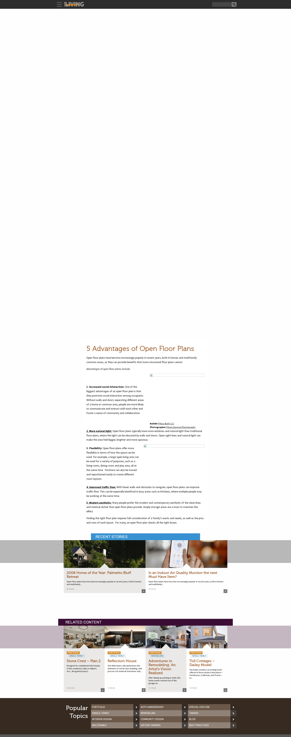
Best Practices (199, 725)
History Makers (151, 725)
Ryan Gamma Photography (181, 427)
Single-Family (100, 713)
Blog (192, 719)
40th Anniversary (152, 707)
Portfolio (98, 707)
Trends (193, 713)
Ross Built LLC (166, 423)
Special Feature (199, 707)
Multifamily (99, 725)
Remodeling (148, 713)
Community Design (152, 719)
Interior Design (102, 719)
